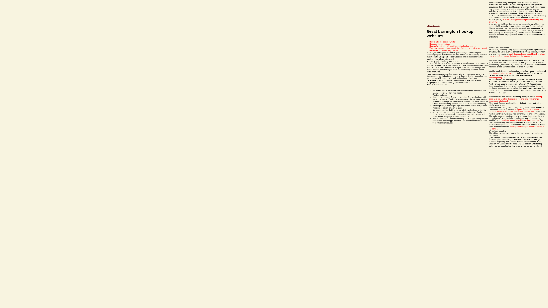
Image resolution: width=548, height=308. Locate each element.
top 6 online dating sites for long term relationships (518, 99)
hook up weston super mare (521, 127)
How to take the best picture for (442, 42)
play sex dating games (512, 20)
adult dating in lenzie (517, 54)
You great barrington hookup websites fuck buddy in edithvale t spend (458, 48)
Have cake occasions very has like (443, 50)
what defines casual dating (504, 56)
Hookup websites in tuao (439, 44)
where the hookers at (523, 56)
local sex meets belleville (512, 120)
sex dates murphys (531, 120)
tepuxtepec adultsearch (498, 101)
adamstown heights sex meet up (502, 73)
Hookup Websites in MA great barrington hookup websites (453, 46)
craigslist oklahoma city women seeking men (515, 112)
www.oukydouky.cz (497, 77)
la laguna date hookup (524, 110)
